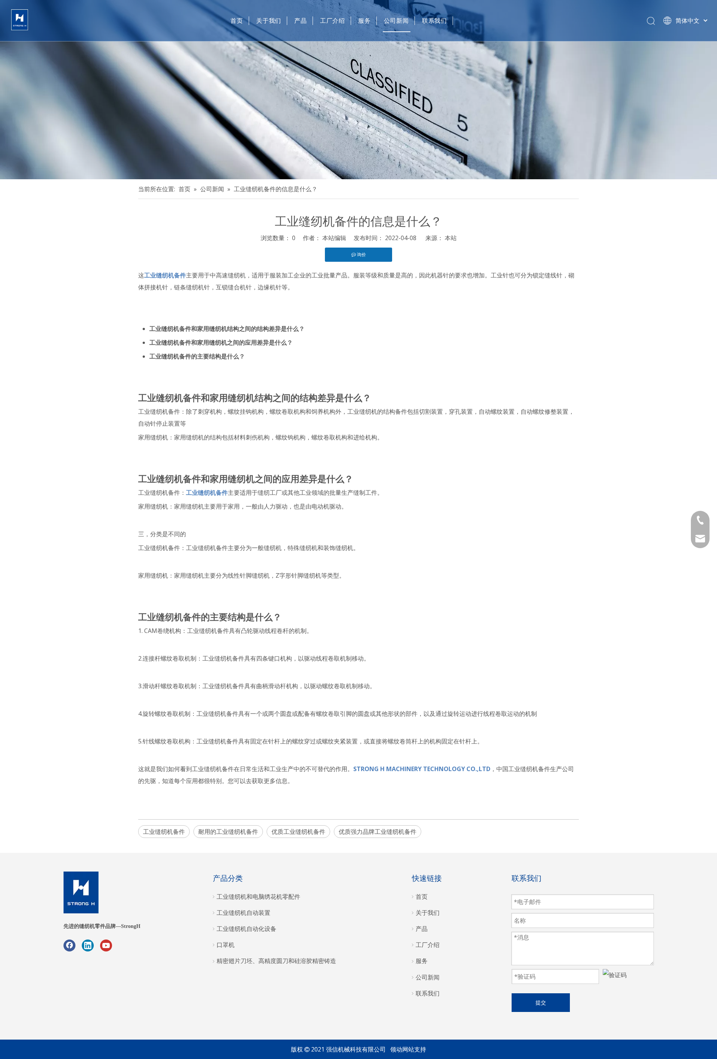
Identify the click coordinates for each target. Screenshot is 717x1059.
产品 (300, 20)
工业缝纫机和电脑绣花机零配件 (258, 896)
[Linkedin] (88, 945)
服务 (364, 20)
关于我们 (268, 20)
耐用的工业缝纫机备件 (228, 831)
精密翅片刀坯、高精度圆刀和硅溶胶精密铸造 (276, 961)
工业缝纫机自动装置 (243, 913)
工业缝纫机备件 (164, 831)
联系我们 (434, 20)
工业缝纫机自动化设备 (246, 929)
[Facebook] (69, 945)
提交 (541, 1002)
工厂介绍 (332, 20)
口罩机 (226, 945)
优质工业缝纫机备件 (298, 831)
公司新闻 (396, 20)
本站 (451, 238)
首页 (236, 20)
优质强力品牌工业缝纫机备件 (377, 831)
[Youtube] (106, 945)
